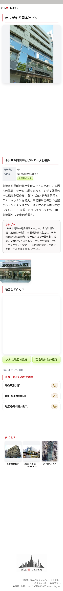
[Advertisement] (31, 122)
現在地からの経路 (46, 359)
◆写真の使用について (23, 586)
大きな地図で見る (16, 359)
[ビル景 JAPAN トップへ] (31, 563)
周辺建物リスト (25, 178)
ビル (10, 8)
